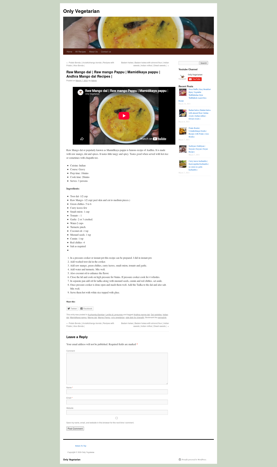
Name (69, 387)
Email (69, 397)
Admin (94, 80)
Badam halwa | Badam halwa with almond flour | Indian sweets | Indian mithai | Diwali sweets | (145, 64)
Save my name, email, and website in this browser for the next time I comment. (100, 422)
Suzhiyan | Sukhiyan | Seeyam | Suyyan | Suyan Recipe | (198, 149)
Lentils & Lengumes (114, 314)
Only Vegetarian (81, 10)
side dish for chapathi (135, 317)
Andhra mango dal (142, 314)
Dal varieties (156, 314)
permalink (162, 317)
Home (69, 51)
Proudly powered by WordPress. (194, 459)
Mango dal (92, 317)
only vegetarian (118, 317)
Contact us (106, 51)
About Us (93, 51)
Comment (70, 350)
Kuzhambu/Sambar (96, 314)
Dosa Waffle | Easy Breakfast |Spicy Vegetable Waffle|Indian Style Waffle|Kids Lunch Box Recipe (195, 95)
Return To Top (80, 445)
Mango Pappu (104, 317)
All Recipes (80, 51)
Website (69, 408)
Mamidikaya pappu (78, 317)
